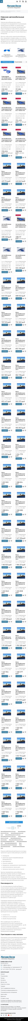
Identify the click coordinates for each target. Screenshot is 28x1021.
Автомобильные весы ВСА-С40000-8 (20, 257)
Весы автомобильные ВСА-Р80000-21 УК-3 (20, 664)
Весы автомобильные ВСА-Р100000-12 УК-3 (20, 394)
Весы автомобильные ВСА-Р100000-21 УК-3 (20, 720)
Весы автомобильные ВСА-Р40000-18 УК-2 (20, 474)
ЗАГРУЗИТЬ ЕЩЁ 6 (14, 822)
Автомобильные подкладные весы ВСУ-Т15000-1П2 (21, 78)
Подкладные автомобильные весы (7, 55)
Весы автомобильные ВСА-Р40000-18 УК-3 (6, 502)
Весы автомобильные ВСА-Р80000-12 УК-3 (20, 367)
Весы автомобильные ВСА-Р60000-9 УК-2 (20, 314)
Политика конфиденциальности (9, 990)
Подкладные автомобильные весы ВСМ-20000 (7, 78)
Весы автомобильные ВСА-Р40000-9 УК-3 (6, 288)
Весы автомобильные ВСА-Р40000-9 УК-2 (20, 288)
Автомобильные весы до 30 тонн (8, 836)
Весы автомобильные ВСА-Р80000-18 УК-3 (6, 583)
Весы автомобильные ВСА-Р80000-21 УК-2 (6, 720)
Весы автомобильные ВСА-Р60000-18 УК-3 (20, 530)
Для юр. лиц (4, 982)
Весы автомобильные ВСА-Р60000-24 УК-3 (20, 692)
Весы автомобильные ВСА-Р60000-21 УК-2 (6, 692)
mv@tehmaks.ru (7, 965)
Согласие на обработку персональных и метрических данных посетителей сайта (11, 1001)
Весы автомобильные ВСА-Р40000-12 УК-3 (6, 341)
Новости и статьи (5, 984)
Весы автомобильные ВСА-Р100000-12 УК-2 (20, 420)
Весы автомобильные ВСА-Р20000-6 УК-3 (6, 173)
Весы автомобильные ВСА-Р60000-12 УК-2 (6, 394)
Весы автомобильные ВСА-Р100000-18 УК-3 (6, 638)
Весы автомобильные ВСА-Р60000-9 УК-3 (6, 314)
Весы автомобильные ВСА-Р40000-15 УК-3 (6, 446)
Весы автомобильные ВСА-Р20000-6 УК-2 (6, 200)
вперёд (19, 825)
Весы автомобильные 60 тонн (16, 839)
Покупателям (4, 976)
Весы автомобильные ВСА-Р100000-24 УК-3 (6, 804)
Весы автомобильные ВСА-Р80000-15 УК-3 (20, 502)
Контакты (3, 980)
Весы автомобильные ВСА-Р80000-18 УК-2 (20, 611)
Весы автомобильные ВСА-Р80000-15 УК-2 (20, 557)
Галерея (3, 986)
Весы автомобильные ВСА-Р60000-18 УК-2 (20, 583)
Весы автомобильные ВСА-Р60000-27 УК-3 (20, 804)
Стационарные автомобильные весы (21, 55)
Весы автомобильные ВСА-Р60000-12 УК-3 (6, 367)
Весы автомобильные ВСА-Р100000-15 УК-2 (6, 611)
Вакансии (3, 996)
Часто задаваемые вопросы (8, 988)
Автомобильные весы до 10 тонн (8, 831)
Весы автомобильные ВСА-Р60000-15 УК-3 (6, 474)
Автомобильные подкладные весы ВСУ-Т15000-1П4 (21, 140)
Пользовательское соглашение (9, 992)
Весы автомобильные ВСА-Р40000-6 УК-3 (20, 173)
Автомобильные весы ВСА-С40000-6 (6, 225)
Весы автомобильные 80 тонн (7, 841)
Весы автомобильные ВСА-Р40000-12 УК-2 (20, 341)
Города (2, 978)
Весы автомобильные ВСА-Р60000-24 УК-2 (20, 748)
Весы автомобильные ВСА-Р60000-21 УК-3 (6, 664)
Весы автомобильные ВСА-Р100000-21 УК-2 (6, 776)
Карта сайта (4, 994)
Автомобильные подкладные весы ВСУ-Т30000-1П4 (21, 225)
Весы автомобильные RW (11, 843)
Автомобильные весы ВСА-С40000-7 (6, 257)
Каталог (3, 974)
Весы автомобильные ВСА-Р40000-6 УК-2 (20, 200)
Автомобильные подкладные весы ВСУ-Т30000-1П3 (7, 140)
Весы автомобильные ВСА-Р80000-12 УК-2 (6, 420)
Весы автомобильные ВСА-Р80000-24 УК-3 (6, 748)
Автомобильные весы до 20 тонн (12, 834)
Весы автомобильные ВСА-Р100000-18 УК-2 (20, 638)
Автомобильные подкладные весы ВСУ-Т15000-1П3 (21, 109)
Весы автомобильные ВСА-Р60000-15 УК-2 (6, 530)
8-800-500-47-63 (6, 961)
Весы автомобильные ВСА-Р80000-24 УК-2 (20, 776)
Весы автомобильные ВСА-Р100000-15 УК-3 (6, 557)
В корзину (4, 93)
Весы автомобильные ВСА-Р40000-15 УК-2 (20, 446)
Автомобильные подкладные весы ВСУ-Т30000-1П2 (7, 109)
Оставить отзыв (5, 998)
